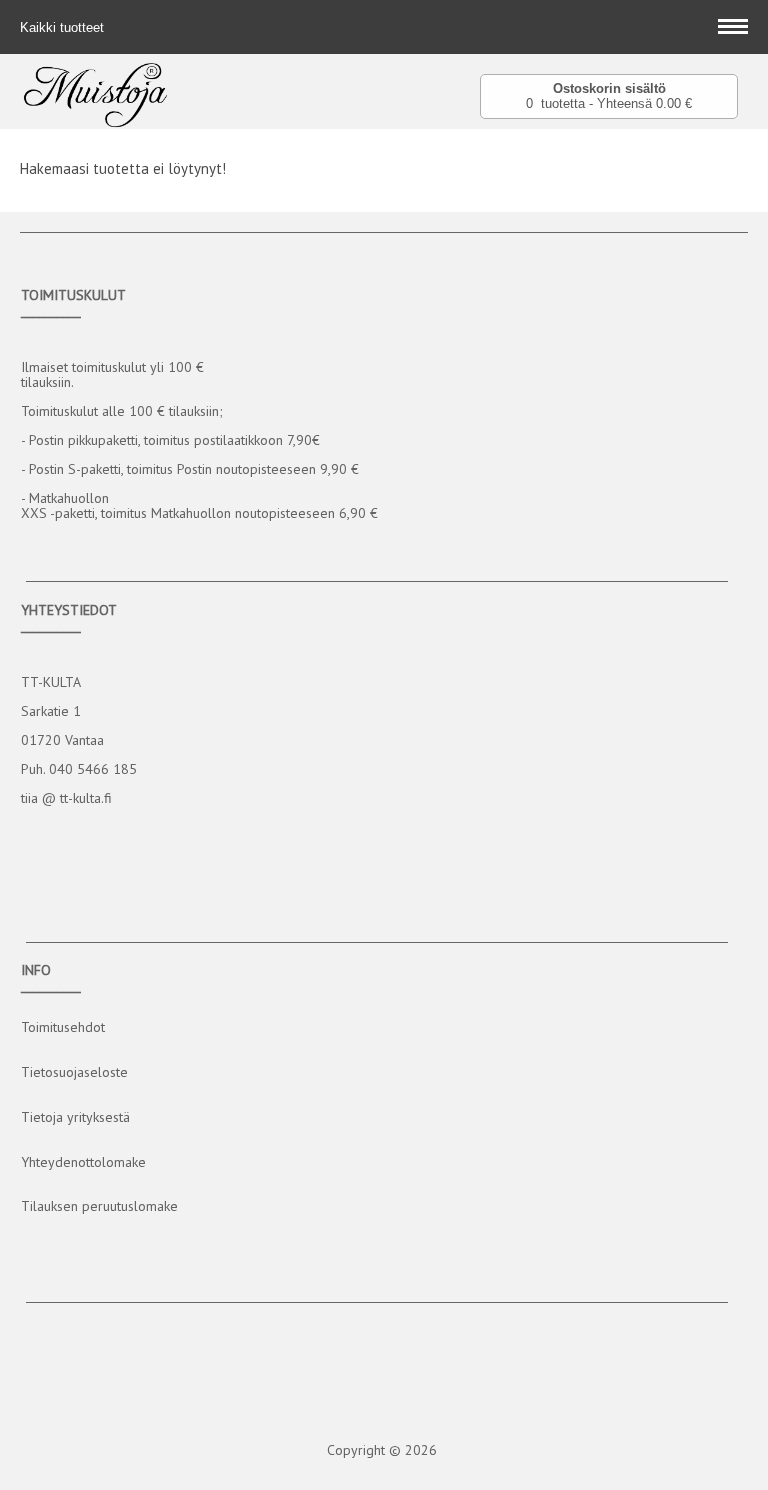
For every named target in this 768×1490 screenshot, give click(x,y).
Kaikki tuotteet (64, 27)
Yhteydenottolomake (83, 1162)
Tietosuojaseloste (74, 1072)
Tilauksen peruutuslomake (99, 1206)
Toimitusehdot (63, 1027)
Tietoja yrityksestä (75, 1117)
